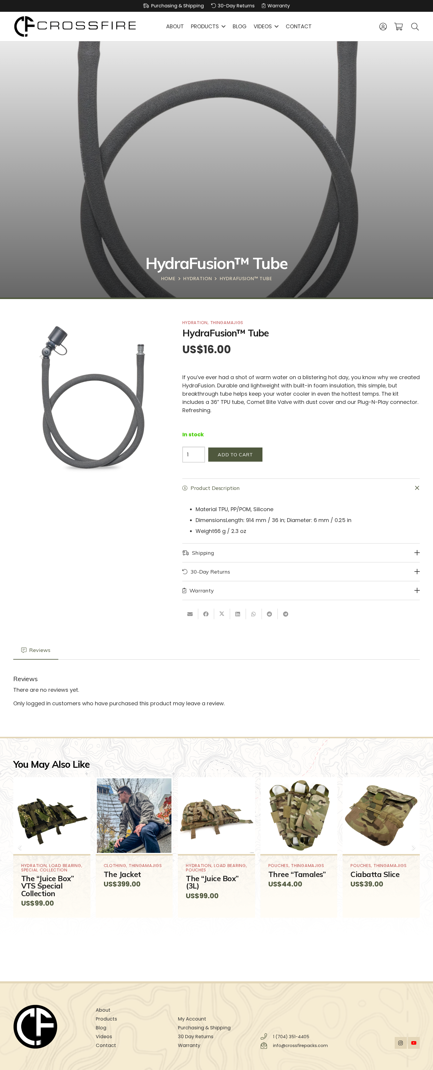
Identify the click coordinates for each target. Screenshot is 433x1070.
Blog (101, 1027)
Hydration (197, 278)
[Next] (413, 847)
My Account (192, 1018)
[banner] (75, 26)
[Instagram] (401, 1043)
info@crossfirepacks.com (300, 1045)
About (103, 1010)
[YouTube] (414, 1043)
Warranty (189, 1045)
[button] (222, 26)
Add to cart (235, 454)
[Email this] (190, 613)
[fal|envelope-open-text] (266, 1046)
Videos (104, 1036)
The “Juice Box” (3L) (212, 882)
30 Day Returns (195, 1036)
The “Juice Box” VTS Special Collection (47, 886)
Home (168, 278)
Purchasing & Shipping (204, 1027)
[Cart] (398, 26)
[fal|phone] (266, 1036)
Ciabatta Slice (375, 874)
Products (106, 1018)
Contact (106, 1045)
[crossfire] (51, 1027)
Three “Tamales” (297, 874)
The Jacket (122, 874)
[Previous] (20, 847)
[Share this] (206, 613)
